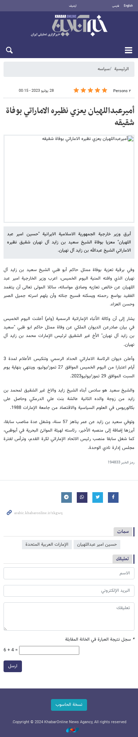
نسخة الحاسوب (69, 704)
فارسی (115, 6)
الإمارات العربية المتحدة (46, 544)
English (128, 6)
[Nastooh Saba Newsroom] (69, 730)
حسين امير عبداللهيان (97, 544)
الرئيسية (121, 69)
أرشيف (72, 6)
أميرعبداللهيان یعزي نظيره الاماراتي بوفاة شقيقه (70, 117)
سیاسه (104, 69)
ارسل (12, 666)
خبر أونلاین (69, 26)
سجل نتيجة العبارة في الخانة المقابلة (99, 639)
